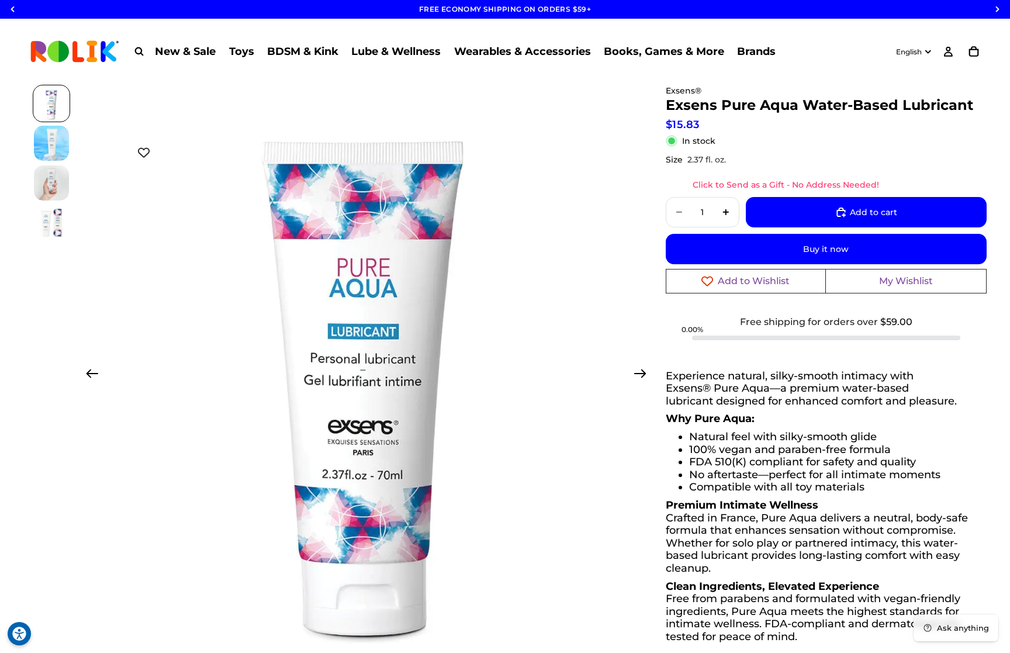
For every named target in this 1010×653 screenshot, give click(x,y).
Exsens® (683, 90)
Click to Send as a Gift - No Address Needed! (786, 184)
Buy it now (826, 249)
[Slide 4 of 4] (51, 222)
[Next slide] (644, 375)
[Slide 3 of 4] (51, 183)
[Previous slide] (88, 375)
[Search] (139, 51)
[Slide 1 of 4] (51, 103)
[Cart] (974, 51)
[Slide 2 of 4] (51, 143)
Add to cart (873, 212)
